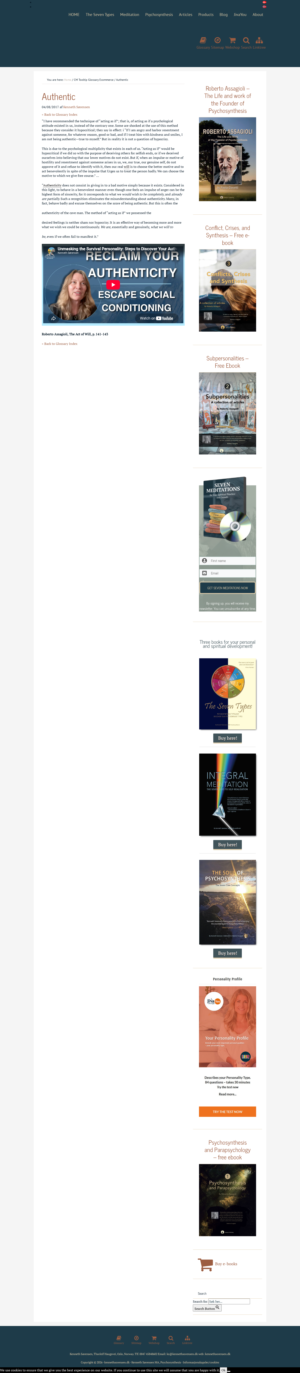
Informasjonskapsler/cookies (201, 1362)
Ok (223, 1370)
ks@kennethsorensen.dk (182, 1354)
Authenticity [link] (52, 185)
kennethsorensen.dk (217, 1354)
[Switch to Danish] (264, 2)
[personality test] (227, 1047)
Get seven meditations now (227, 587)
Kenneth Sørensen (95, 41)
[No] (228, 1371)
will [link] (126, 166)
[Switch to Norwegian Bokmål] (264, 6)
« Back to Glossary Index (59, 114)
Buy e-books (225, 1263)
